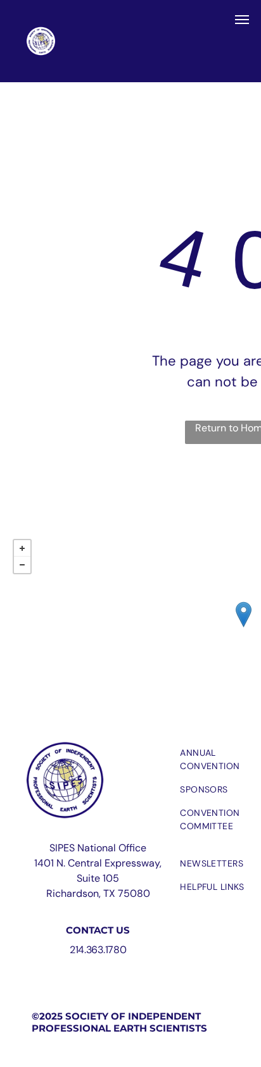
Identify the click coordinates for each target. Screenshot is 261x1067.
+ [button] (22, 548)
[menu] (242, 19)
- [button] (22, 565)
